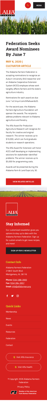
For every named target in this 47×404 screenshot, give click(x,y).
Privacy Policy (23, 386)
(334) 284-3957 (17, 283)
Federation (10, 338)
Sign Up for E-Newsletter (23, 250)
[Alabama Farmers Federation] (12, 209)
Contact (9, 345)
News (8, 318)
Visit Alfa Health (25, 367)
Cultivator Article (18, 66)
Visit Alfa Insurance (25, 357)
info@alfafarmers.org (21, 286)
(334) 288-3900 (28, 5)
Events (9, 325)
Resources (10, 331)
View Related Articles (23, 181)
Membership (11, 311)
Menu (39, 5)
